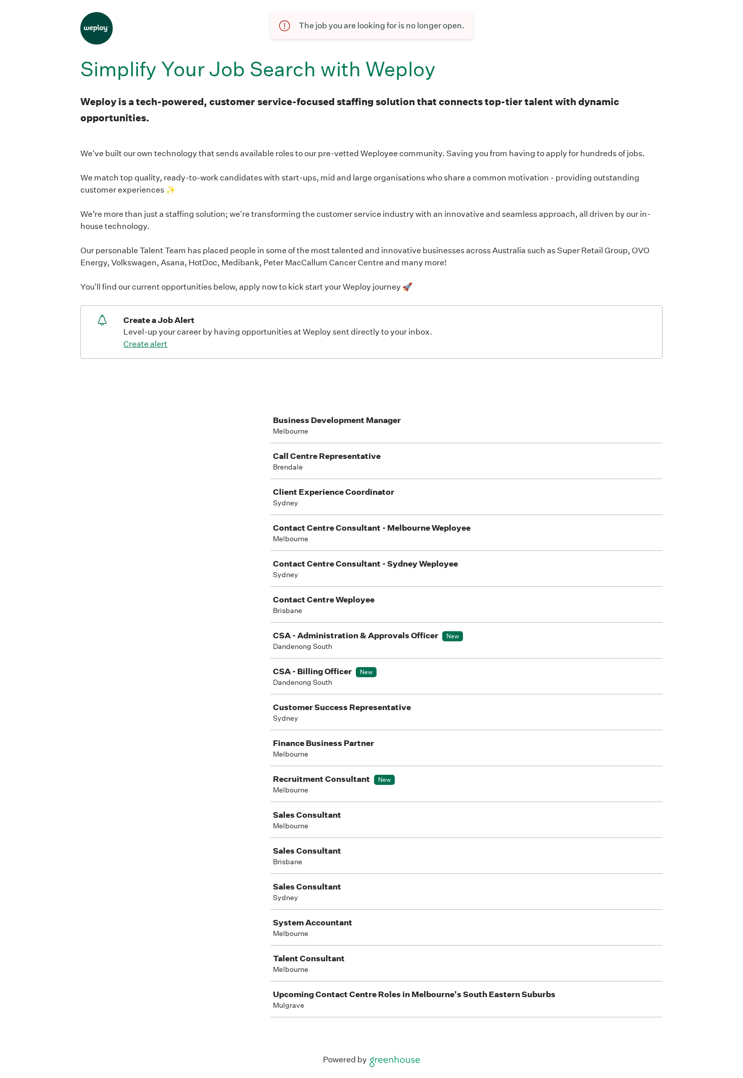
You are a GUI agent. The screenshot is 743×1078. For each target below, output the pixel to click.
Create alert (145, 344)
